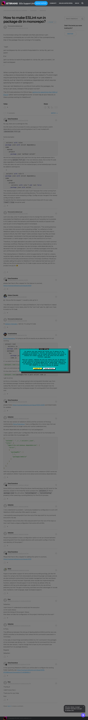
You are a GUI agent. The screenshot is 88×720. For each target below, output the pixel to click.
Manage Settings (49, 368)
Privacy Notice (40, 362)
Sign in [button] (77, 3)
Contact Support (41, 3)
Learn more (47, 357)
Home (10, 3)
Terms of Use (53, 362)
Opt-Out (56, 365)
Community (53, 3)
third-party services (32, 363)
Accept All (37, 368)
